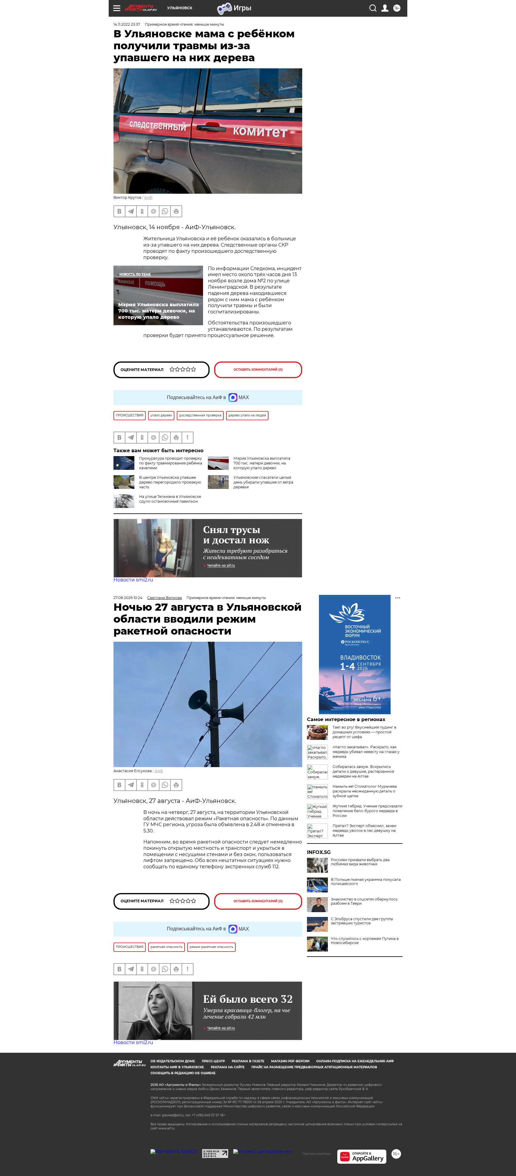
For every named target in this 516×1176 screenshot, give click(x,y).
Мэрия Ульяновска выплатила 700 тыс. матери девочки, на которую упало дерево (262, 463)
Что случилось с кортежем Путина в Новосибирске (365, 941)
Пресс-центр (213, 1061)
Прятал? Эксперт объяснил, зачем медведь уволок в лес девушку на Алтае (364, 830)
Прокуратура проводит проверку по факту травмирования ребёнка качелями (170, 463)
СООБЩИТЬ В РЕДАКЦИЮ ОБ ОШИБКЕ (183, 1073)
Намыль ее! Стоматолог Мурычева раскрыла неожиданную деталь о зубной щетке (365, 791)
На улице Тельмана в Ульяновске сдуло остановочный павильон (170, 499)
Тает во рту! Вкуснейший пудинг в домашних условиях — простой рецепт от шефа (364, 732)
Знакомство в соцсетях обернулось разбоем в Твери (364, 901)
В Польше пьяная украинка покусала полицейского (366, 882)
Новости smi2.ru (133, 580)
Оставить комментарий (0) (258, 370)
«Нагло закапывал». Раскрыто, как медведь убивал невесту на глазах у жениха (366, 752)
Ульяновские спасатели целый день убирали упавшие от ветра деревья (263, 482)
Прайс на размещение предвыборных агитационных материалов (314, 1067)
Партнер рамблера (316, 1153)
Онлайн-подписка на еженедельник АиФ (355, 1061)
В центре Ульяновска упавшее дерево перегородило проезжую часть (170, 482)
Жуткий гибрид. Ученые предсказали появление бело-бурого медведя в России (367, 811)
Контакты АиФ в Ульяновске (177, 1067)
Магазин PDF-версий (290, 1061)
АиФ (148, 197)
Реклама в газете (248, 1061)
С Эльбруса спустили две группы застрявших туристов (362, 921)
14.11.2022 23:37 (126, 24)
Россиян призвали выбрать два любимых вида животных (360, 862)
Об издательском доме (172, 1061)
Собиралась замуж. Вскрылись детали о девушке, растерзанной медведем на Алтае (363, 771)
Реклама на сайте (228, 1067)
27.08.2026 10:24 (127, 597)
